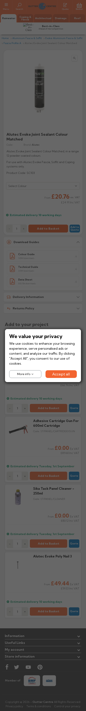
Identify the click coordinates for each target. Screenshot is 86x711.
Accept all (61, 373)
